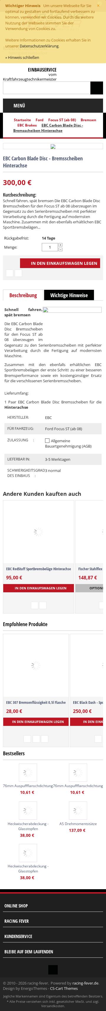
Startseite (22, 119)
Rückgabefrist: (16, 238)
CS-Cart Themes (64, 988)
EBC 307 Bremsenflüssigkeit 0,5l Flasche (36, 702)
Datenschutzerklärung (39, 46)
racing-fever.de (85, 983)
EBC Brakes (27, 125)
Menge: (10, 247)
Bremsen (88, 119)
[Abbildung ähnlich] (53, 146)
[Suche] (96, 88)
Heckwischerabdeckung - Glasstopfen (28, 826)
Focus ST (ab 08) (62, 119)
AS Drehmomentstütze (78, 823)
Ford (40, 119)
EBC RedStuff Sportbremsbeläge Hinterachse (38, 568)
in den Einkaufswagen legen (64, 263)
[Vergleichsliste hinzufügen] (18, 273)
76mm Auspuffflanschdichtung (28, 785)
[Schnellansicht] (27, 739)
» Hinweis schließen (22, 57)
